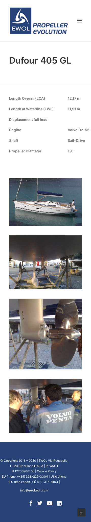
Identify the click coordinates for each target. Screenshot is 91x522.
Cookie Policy (47, 471)
